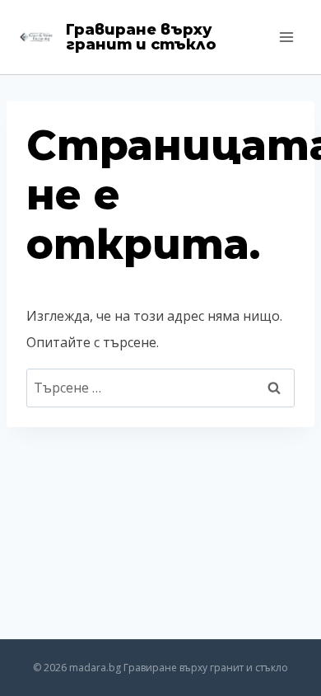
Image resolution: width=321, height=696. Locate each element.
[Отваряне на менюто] (286, 36)
